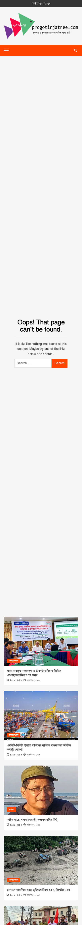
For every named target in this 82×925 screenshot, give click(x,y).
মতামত (11, 809)
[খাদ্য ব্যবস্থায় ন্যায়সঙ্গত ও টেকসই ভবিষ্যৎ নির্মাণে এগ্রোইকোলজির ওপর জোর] (41, 641)
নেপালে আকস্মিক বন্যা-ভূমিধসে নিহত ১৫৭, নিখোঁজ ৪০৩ (38, 890)
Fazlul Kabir (16, 680)
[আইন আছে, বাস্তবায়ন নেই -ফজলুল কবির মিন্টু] (41, 790)
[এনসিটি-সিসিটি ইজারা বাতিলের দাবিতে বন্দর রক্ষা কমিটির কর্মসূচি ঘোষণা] (41, 715)
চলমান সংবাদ (13, 660)
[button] (75, 50)
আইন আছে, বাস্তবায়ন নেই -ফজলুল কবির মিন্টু (32, 819)
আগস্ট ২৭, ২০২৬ (33, 680)
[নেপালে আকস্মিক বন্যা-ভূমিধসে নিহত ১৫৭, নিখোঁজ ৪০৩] (41, 860)
